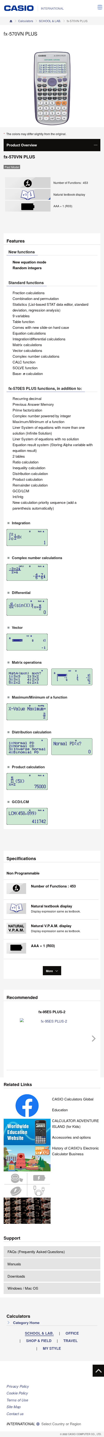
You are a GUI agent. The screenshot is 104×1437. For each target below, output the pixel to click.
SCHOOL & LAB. (50, 21)
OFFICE (72, 1333)
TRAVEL (70, 1340)
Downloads (16, 1276)
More (50, 971)
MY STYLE (52, 1348)
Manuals (14, 1263)
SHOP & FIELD (39, 1340)
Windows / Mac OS (22, 1288)
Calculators (25, 21)
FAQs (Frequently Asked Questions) (36, 1251)
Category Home (25, 1322)
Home (10, 21)
